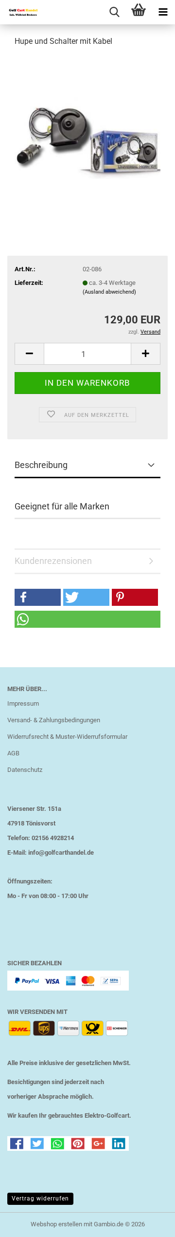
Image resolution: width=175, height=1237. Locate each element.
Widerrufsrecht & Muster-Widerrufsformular (67, 736)
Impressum (23, 703)
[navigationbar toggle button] (163, 12)
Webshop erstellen (56, 1224)
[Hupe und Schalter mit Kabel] (87, 128)
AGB (13, 753)
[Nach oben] (148, 1222)
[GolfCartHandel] (19, 12)
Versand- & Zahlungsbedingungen (53, 720)
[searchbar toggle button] (114, 12)
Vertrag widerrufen (40, 1198)
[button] (29, 354)
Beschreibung (41, 465)
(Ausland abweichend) (109, 292)
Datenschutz (24, 769)
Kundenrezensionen (53, 561)
